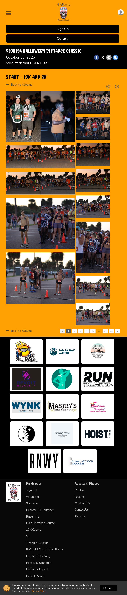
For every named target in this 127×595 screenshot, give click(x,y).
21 (105, 331)
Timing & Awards (37, 543)
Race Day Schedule (38, 562)
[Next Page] (117, 87)
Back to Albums (21, 85)
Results (80, 496)
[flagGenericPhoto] (28, 138)
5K (28, 536)
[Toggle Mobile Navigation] (8, 13)
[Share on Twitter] (102, 57)
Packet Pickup (35, 576)
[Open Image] (23, 116)
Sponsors (32, 503)
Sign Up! (31, 490)
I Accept (108, 588)
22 (111, 331)
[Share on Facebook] (96, 57)
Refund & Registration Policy (44, 549)
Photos (79, 490)
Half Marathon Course (40, 523)
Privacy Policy (38, 591)
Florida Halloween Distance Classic (44, 51)
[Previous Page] (108, 87)
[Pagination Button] (117, 331)
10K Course (33, 529)
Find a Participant (37, 569)
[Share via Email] (109, 57)
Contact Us (82, 509)
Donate (62, 38)
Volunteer (32, 496)
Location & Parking (38, 556)
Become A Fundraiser (40, 510)
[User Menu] (121, 12)
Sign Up (63, 28)
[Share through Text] (115, 57)
